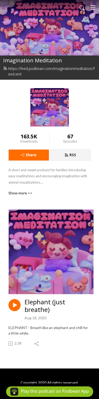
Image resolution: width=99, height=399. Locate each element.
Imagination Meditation (32, 60)
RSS (72, 154)
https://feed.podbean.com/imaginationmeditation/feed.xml (51, 71)
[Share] (37, 343)
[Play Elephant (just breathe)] (14, 305)
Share (31, 154)
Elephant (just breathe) (45, 306)
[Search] (82, 7)
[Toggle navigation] (93, 7)
